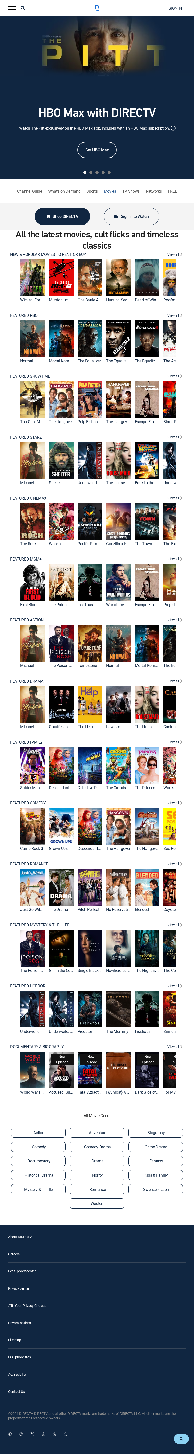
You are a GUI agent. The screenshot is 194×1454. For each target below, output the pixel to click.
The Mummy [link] (117, 1031)
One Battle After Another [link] (98, 300)
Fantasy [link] (156, 1161)
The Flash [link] (171, 544)
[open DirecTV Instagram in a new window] (43, 1434)
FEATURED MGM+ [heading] (26, 559)
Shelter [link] (55, 482)
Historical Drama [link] (39, 1175)
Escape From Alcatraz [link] (153, 421)
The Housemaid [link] (119, 482)
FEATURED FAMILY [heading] (26, 742)
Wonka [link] (55, 544)
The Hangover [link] (61, 421)
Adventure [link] (97, 1132)
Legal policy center (22, 1271)
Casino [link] (169, 726)
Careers (14, 1253)
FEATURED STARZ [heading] (26, 437)
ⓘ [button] (173, 128)
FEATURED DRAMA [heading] (26, 681)
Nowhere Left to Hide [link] (124, 970)
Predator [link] (85, 1031)
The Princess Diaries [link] (152, 787)
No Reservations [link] (120, 909)
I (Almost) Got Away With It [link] (129, 1092)
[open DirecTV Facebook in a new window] (21, 1434)
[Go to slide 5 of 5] (109, 172)
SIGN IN (175, 8)
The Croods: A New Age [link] (126, 787)
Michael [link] (27, 482)
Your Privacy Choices (30, 1305)
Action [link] (38, 1132)
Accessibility (17, 1374)
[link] (32, 277)
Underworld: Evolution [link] (67, 1031)
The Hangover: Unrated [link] (154, 848)
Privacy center (18, 1288)
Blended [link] (142, 909)
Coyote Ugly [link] (173, 909)
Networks (154, 191)
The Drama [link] (58, 909)
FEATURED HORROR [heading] (27, 986)
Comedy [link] (39, 1147)
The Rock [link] (28, 544)
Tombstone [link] (87, 665)
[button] (12, 8)
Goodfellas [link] (58, 726)
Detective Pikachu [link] (93, 787)
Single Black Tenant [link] (94, 970)
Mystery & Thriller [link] (39, 1189)
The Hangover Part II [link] (123, 421)
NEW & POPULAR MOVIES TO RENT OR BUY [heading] (48, 254)
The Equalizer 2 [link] (119, 361)
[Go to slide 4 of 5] (103, 172)
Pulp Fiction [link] (88, 421)
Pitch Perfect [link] (88, 909)
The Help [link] (85, 726)
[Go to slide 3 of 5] (97, 172)
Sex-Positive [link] (173, 848)
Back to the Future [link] (150, 482)
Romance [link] (97, 1189)
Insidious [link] (85, 605)
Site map (14, 1339)
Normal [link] (26, 361)
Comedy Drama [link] (97, 1147)
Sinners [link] (169, 1031)
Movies (110, 191)
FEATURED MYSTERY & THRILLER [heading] (39, 925)
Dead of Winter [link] (147, 300)
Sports (92, 191)
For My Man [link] (173, 1092)
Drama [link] (97, 1161)
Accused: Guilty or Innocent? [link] (73, 1092)
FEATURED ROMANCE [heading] (29, 864)
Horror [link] (97, 1175)
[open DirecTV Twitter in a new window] (32, 1434)
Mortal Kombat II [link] (63, 361)
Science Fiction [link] (156, 1189)
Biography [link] (156, 1132)
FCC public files (19, 1357)
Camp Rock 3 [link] (31, 848)
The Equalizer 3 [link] (148, 361)
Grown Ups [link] (58, 848)
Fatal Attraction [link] (91, 1092)
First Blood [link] (29, 605)
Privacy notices (19, 1322)
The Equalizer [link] (89, 361)
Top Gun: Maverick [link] (36, 421)
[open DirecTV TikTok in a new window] (66, 1434)
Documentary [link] (38, 1161)
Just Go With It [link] (32, 909)
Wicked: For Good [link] (35, 300)
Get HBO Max (97, 150)
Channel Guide (29, 191)
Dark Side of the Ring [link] (153, 1092)
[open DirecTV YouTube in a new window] (55, 1434)
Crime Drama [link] (156, 1147)
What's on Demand (64, 191)
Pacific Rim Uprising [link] (95, 544)
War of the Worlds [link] (121, 605)
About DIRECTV (20, 1236)
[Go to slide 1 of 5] (84, 172)
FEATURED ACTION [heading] (26, 620)
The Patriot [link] (58, 605)
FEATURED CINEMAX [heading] (28, 498)
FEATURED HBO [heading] (24, 315)
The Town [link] (143, 544)
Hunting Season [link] (120, 300)
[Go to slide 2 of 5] (90, 172)
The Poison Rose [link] (63, 665)
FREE (172, 191)
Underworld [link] (87, 482)
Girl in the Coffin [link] (62, 970)
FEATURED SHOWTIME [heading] (30, 376)
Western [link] (98, 1203)
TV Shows (131, 191)
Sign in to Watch (135, 216)
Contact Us (16, 1391)
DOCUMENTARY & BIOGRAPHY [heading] (37, 1046)
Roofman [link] (171, 300)
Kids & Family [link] (156, 1175)
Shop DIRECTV (65, 216)
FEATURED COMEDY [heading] (28, 803)
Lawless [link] (113, 726)
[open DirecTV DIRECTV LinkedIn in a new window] (10, 1434)
